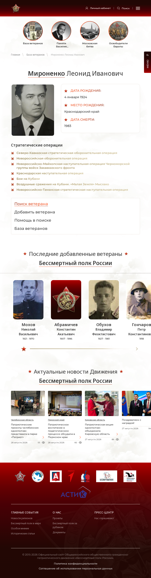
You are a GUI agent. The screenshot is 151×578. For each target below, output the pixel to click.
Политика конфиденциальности (75, 563)
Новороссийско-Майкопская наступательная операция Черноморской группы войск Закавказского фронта (73, 166)
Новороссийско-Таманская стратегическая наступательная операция (72, 189)
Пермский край (56, 420)
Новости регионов (21, 518)
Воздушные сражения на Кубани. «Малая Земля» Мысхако (63, 184)
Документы (59, 532)
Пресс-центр (104, 512)
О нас (57, 512)
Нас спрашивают (104, 518)
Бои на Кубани (28, 179)
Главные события (24, 512)
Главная (15, 54)
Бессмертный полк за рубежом (65, 525)
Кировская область (95, 420)
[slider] (24, 349)
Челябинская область (22, 420)
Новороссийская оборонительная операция (52, 158)
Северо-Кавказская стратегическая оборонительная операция (67, 153)
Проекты (58, 518)
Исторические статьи (23, 533)
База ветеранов (35, 54)
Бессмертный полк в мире (26, 523)
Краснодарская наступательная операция (50, 173)
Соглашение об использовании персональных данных (75, 568)
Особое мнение (20, 528)
